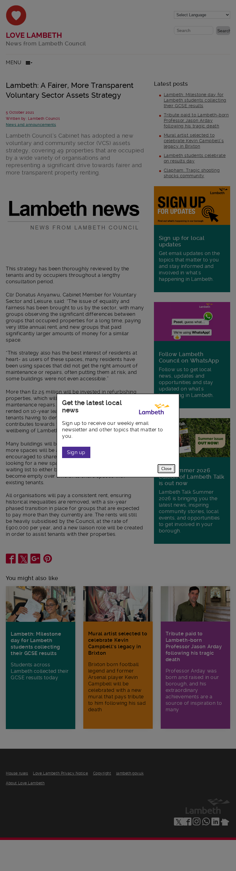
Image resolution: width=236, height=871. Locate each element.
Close (166, 468)
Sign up (76, 452)
